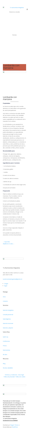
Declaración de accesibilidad (10, 420)
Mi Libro (5, 354)
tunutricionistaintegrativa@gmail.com (12, 279)
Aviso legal (21, 375)
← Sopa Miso (6, 242)
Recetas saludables (8, 368)
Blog (4, 363)
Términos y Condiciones (11, 375)
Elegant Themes (14, 425)
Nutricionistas (6, 350)
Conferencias (6, 341)
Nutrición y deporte (8, 328)
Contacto (5, 301)
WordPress (15, 427)
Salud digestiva (7, 319)
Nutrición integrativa (8, 310)
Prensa (5, 345)
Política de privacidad (9, 377)
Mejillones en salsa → (8, 243)
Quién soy (5, 337)
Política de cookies (20, 377)
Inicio (4, 297)
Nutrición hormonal (8, 323)
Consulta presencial (8, 314)
